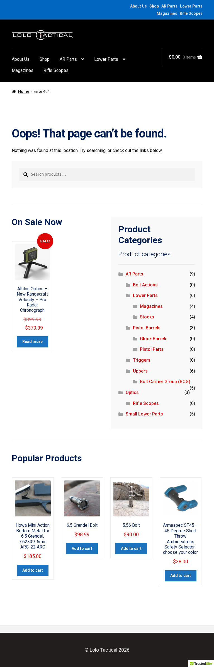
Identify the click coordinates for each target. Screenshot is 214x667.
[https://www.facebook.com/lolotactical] (14, 6)
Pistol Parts (152, 349)
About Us (138, 6)
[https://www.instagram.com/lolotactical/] (21, 6)
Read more (32, 341)
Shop (154, 6)
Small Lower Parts (144, 414)
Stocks (147, 317)
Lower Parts (191, 6)
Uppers (140, 371)
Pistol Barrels (146, 327)
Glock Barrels (153, 338)
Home (23, 91)
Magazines (167, 13)
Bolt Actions (145, 284)
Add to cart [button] (32, 570)
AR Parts (169, 6)
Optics (132, 392)
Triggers (141, 360)
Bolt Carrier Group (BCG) (165, 381)
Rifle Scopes (191, 13)
